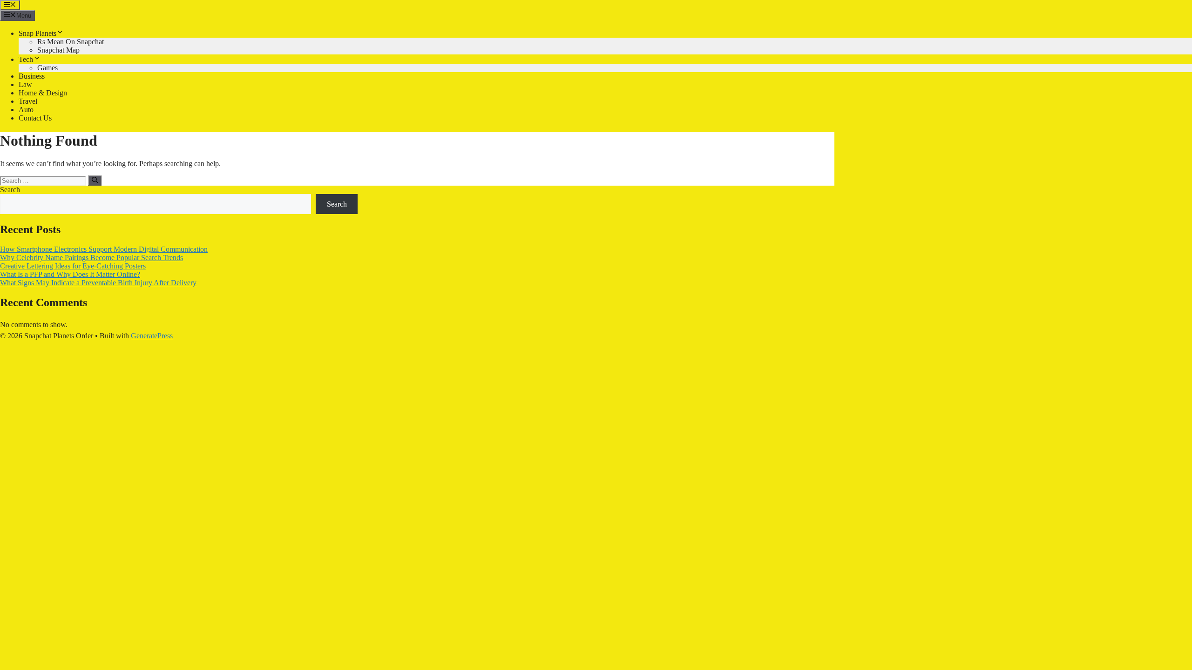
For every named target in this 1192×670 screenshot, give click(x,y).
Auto (26, 110)
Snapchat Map (58, 50)
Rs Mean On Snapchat (70, 42)
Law (25, 84)
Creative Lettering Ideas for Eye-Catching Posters (73, 266)
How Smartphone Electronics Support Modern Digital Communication (104, 249)
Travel (28, 101)
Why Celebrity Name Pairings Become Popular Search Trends (91, 257)
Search (10, 190)
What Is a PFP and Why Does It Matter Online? (70, 274)
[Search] (95, 180)
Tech (26, 59)
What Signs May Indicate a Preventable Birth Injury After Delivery (98, 283)
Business (32, 76)
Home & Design (43, 93)
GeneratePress (152, 336)
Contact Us (35, 118)
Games (47, 68)
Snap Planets (37, 33)
